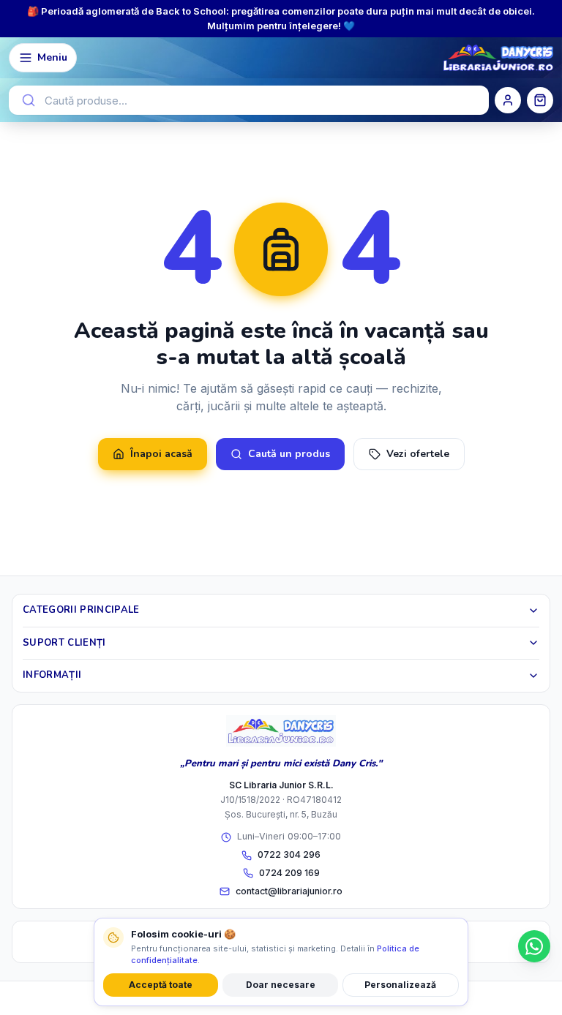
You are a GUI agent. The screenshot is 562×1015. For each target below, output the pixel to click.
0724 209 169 (289, 872)
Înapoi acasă (161, 454)
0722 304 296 (289, 854)
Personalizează (400, 984)
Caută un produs (289, 454)
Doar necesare (280, 984)
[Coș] (540, 100)
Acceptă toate (160, 984)
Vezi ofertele (417, 454)
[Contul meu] (508, 100)
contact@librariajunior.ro (289, 891)
